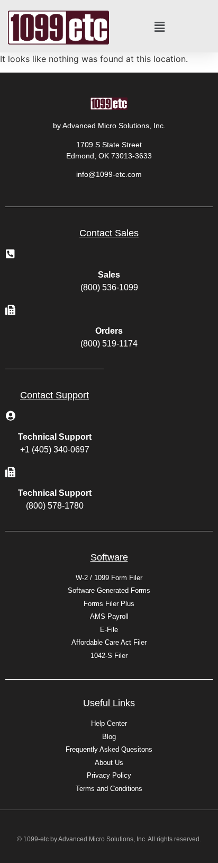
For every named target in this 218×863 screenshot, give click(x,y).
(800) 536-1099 (109, 287)
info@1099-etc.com (109, 174)
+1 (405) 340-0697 (54, 449)
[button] (159, 27)
